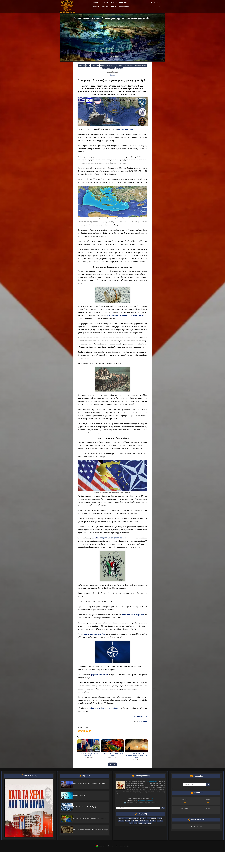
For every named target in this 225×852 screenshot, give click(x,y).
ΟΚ (208, 784)
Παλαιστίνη (119, 68)
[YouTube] (160, 2)
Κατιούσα (143, 721)
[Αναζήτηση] (160, 6)
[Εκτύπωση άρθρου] (90, 731)
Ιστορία (114, 2)
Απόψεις (105, 2)
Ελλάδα (127, 821)
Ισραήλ (120, 65)
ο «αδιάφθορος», (152, 781)
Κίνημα (159, 821)
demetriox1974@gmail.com (145, 801)
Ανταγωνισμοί (95, 65)
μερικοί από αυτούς (99, 674)
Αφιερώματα (152, 818)
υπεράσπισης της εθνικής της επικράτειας (125, 315)
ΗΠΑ (116, 65)
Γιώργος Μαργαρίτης (138, 716)
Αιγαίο (88, 65)
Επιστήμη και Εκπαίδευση (140, 821)
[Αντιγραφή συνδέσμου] (87, 731)
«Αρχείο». (152, 799)
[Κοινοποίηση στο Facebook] (79, 731)
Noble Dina (82, 65)
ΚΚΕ (131, 823)
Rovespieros (123, 818)
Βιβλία (113, 7)
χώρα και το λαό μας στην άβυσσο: (105, 708)
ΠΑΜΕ (140, 823)
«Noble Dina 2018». (126, 129)
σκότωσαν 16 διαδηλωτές (133, 614)
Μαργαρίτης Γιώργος (140, 65)
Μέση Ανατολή (106, 68)
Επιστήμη (96, 7)
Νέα (135, 823)
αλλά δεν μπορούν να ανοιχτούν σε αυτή (109, 538)
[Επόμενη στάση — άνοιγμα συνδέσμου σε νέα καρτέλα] (28, 808)
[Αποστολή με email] (84, 731)
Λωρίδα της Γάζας (128, 65)
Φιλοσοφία (123, 2)
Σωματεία (105, 7)
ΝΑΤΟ (113, 68)
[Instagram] (157, 2)
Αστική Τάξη (110, 65)
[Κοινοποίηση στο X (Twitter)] (81, 731)
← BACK (112, 764)
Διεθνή (121, 821)
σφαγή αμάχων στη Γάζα (94, 634)
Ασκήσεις (102, 65)
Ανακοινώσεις (133, 818)
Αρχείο (95, 2)
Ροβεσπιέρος (124, 7)
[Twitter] (154, 2)
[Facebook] (151, 2)
